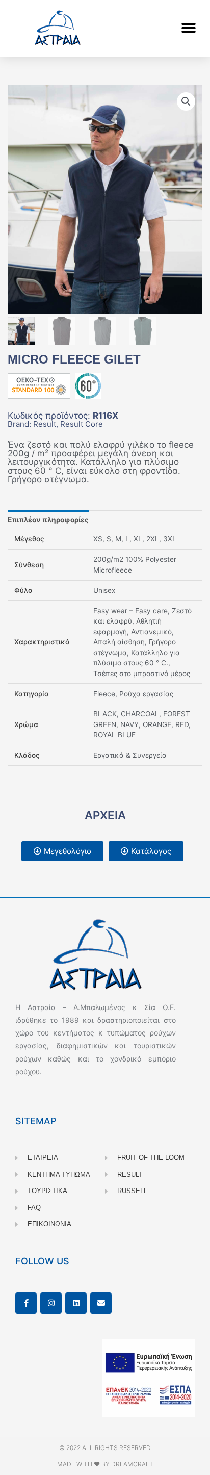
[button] (188, 28)
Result (44, 424)
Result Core (81, 424)
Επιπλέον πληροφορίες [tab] (48, 519)
